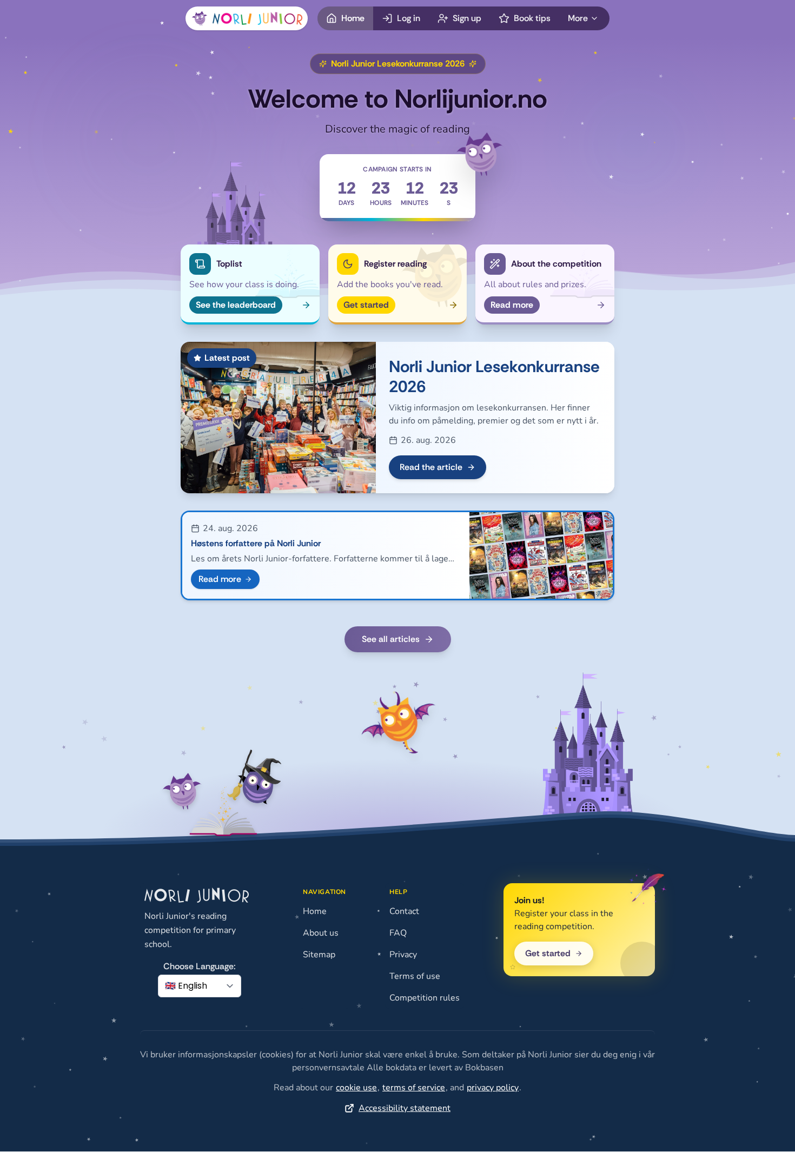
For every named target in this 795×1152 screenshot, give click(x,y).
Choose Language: (199, 966)
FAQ (398, 933)
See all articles (391, 639)
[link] (356, 1088)
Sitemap (319, 955)
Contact (404, 911)
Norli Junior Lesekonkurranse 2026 (494, 377)
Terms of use (414, 976)
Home (315, 911)
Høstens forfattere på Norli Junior (256, 543)
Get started (548, 953)
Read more (219, 579)
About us (321, 933)
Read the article (431, 467)
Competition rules (424, 998)
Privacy (403, 955)
